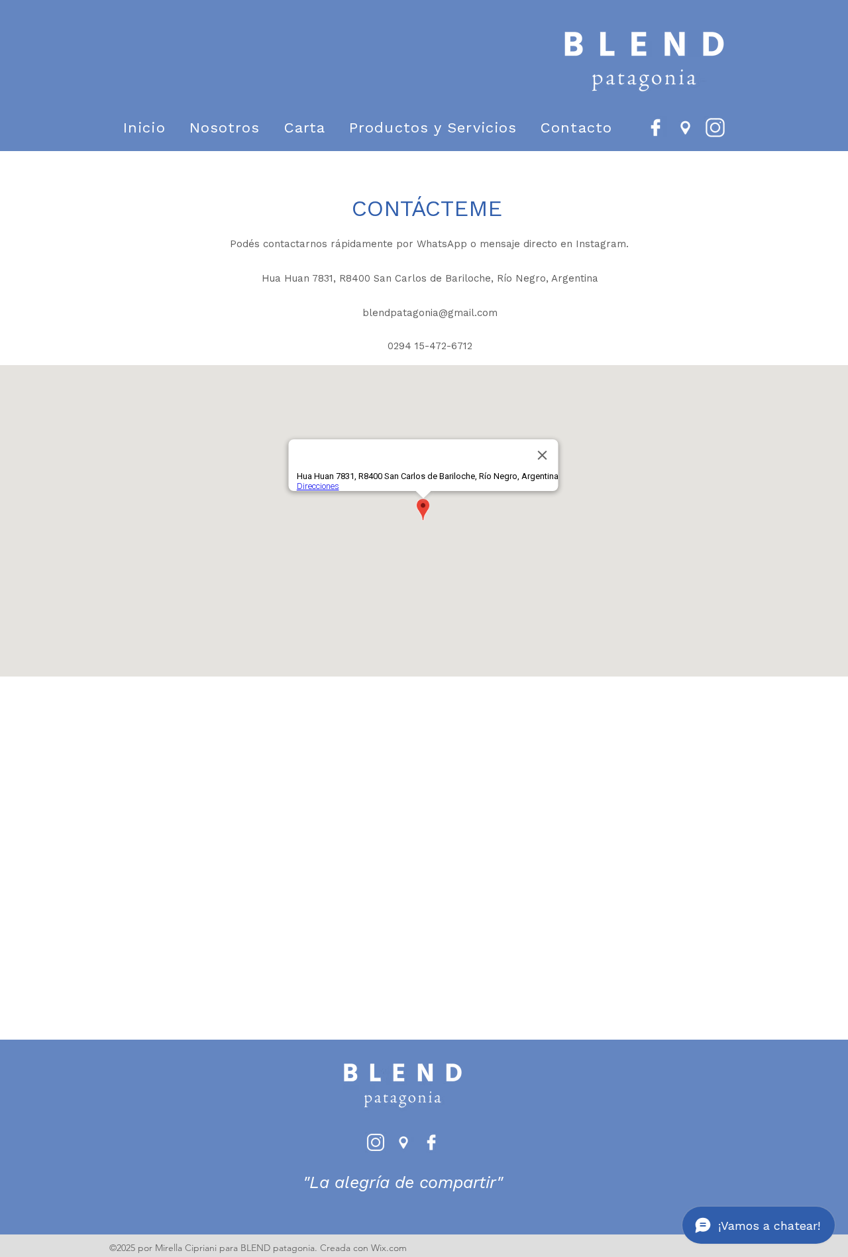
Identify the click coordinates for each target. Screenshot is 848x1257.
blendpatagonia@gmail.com (430, 313)
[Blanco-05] (655, 127)
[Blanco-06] (685, 127)
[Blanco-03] (715, 127)
